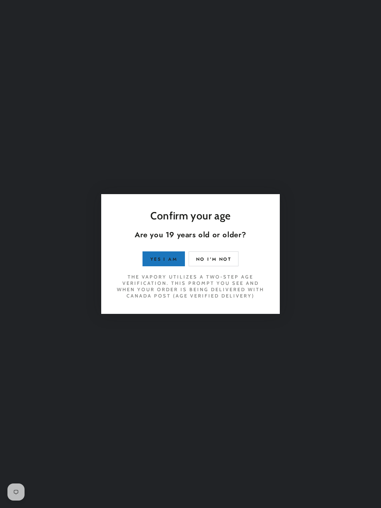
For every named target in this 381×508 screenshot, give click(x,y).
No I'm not (213, 259)
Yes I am (163, 259)
